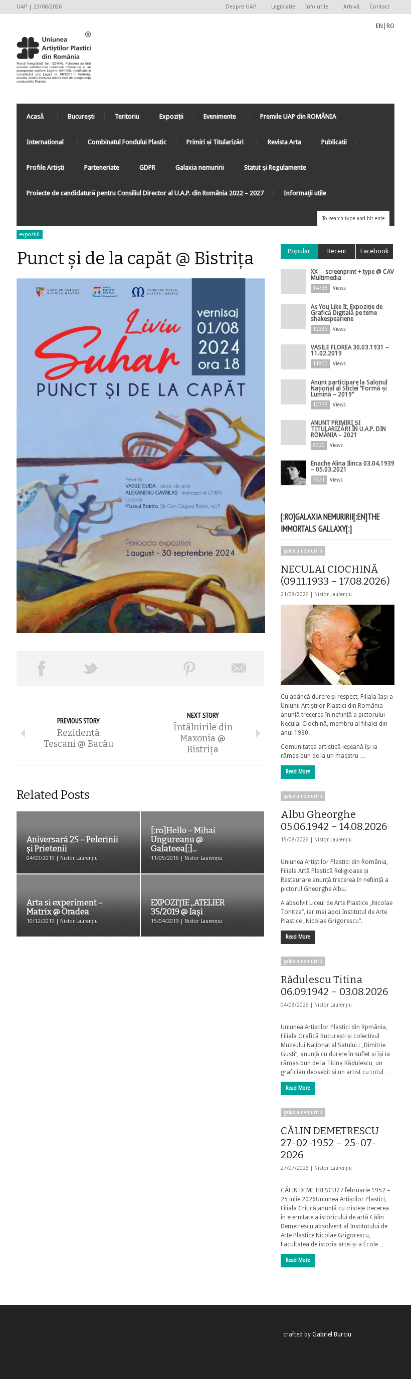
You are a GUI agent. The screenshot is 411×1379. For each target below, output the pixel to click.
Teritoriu (127, 116)
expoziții (30, 234)
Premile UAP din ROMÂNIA (293, 119)
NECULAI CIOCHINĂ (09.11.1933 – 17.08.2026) (335, 575)
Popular (299, 251)
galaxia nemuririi (303, 551)
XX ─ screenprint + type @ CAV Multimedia (352, 274)
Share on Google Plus (140, 668)
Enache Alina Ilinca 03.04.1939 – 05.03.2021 (352, 466)
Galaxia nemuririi (199, 167)
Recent (336, 251)
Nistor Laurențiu (333, 594)
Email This (239, 668)
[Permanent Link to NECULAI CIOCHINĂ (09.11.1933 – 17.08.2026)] (337, 645)
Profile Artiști (45, 167)
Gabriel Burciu (331, 1334)
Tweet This (91, 668)
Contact (379, 7)
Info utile (314, 7)
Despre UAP (238, 7)
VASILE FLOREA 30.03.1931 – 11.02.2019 (350, 350)
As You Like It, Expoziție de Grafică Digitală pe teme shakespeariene (346, 312)
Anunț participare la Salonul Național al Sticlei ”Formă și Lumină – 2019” (349, 388)
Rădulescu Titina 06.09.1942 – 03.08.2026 (334, 986)
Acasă (30, 119)
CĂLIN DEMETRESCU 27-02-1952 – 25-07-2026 (330, 1143)
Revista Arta (284, 142)
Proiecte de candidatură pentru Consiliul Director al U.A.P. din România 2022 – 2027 (145, 193)
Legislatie (283, 7)
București (81, 116)
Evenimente (214, 119)
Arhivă (351, 7)
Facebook (374, 251)
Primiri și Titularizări (210, 144)
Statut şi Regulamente (275, 167)
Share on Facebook (41, 668)
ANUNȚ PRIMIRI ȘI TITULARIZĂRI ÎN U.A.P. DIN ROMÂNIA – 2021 (348, 428)
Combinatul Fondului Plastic (127, 142)
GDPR (147, 167)
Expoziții (171, 116)
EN (379, 26)
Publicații (334, 142)
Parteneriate (101, 167)
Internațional (40, 144)
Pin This (190, 668)
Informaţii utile (305, 193)
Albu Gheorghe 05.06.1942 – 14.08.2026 (334, 820)
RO (390, 26)
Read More (298, 771)
